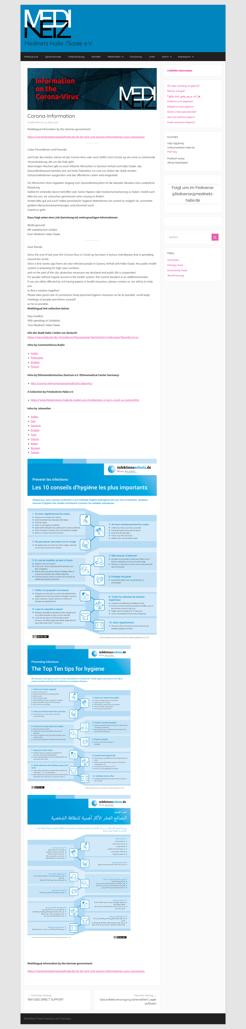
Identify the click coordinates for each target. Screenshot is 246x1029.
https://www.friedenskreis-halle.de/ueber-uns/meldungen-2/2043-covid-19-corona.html (85, 400)
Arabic (34, 353)
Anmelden (173, 260)
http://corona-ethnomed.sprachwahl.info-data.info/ (62, 383)
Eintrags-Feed (175, 265)
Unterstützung (76, 56)
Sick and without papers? (181, 117)
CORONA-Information (179, 70)
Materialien (114, 56)
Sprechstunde (53, 56)
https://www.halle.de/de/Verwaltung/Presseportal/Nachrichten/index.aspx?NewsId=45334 (82, 337)
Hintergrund (31, 56)
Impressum (184, 56)
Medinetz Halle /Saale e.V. (58, 43)
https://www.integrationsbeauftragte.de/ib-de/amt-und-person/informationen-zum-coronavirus (86, 136)
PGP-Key (172, 151)
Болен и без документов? (182, 111)
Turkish (35, 452)
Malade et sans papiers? (180, 106)
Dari (33, 421)
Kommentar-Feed (177, 270)
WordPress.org (175, 275)
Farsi (33, 434)
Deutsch (36, 425)
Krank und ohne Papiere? (181, 122)
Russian (35, 448)
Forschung (136, 56)
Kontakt (96, 56)
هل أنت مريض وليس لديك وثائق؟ (183, 96)
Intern (165, 56)
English (35, 362)
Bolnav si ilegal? (176, 91)
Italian (34, 443)
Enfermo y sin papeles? (180, 101)
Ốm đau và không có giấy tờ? (183, 85)
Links (152, 56)
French (35, 366)
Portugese (37, 357)
